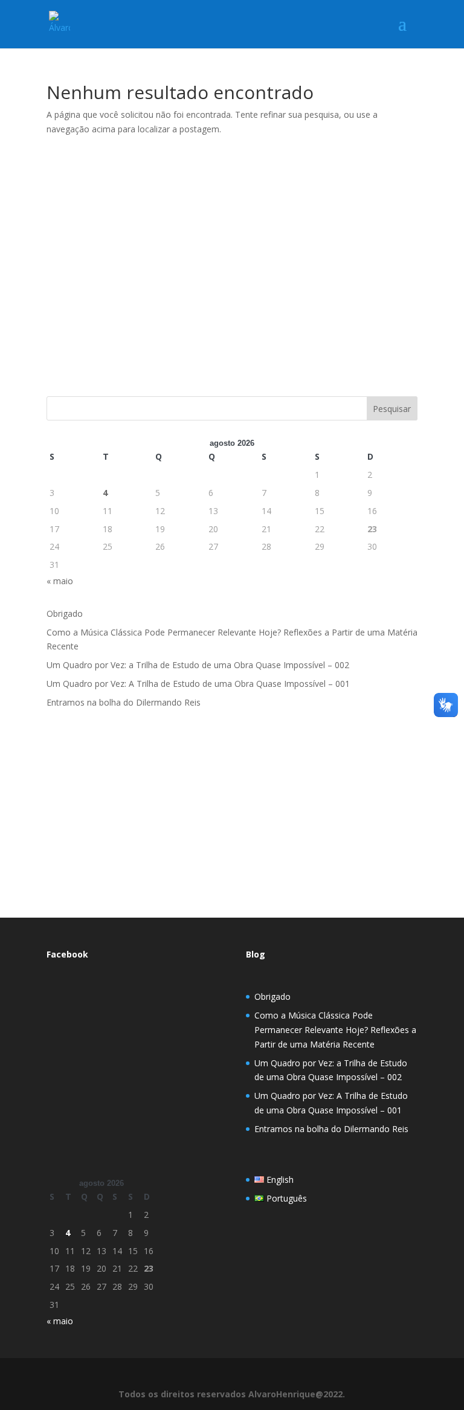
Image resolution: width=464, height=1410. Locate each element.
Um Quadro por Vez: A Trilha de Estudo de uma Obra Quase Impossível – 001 (198, 683)
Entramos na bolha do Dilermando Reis (124, 702)
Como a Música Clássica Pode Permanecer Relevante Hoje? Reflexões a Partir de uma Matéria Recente (335, 1029)
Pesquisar (392, 408)
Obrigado (65, 613)
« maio (60, 581)
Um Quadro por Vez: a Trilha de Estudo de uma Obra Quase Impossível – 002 (198, 665)
